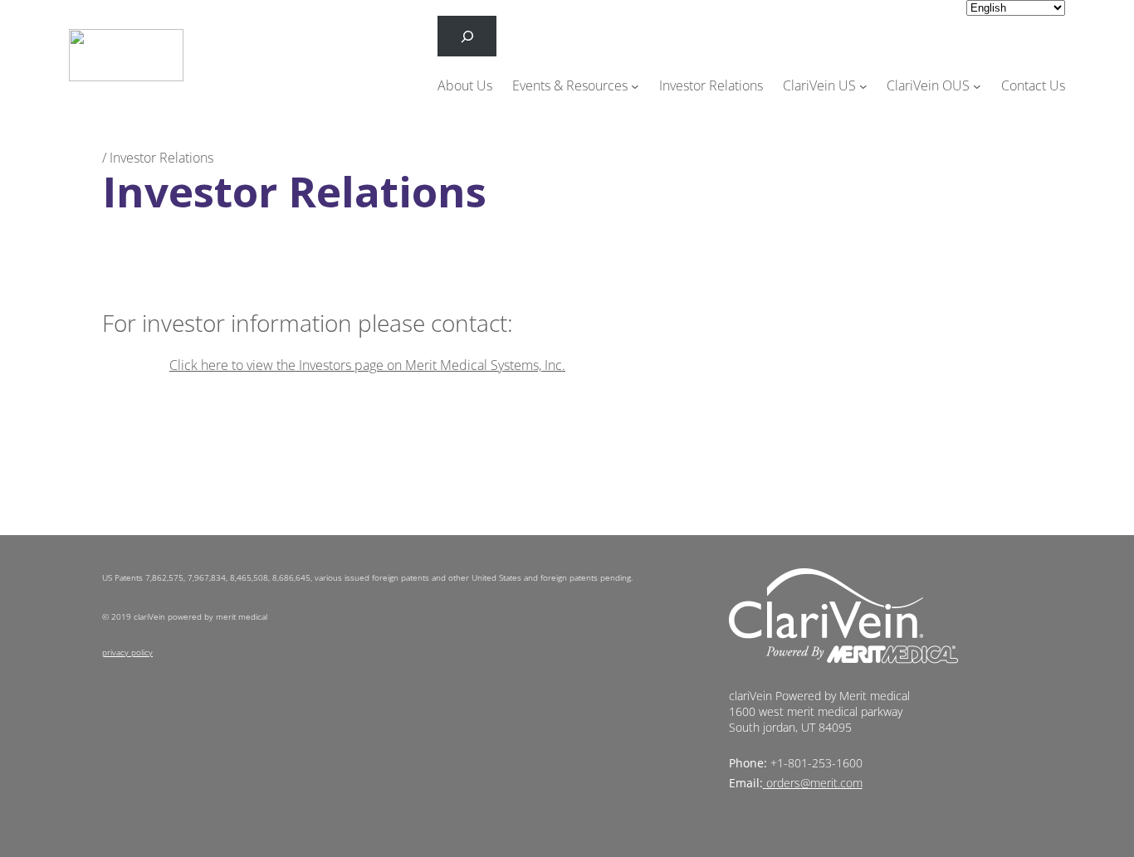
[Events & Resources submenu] (635, 86)
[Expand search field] (466, 36)
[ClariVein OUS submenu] (977, 86)
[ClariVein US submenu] (863, 86)
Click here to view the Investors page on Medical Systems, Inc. (367, 365)
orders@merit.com (814, 783)
